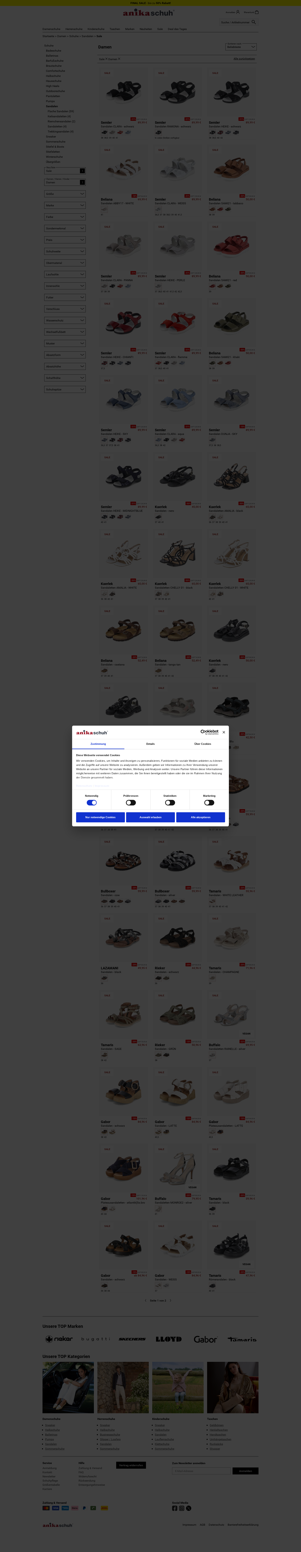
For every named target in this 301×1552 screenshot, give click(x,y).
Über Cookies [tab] (202, 743)
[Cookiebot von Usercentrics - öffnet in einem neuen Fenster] (203, 732)
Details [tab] (150, 743)
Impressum (102, 785)
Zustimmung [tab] (98, 743)
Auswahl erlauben (150, 817)
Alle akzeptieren (200, 817)
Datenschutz (84, 785)
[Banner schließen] (224, 732)
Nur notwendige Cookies (100, 817)
